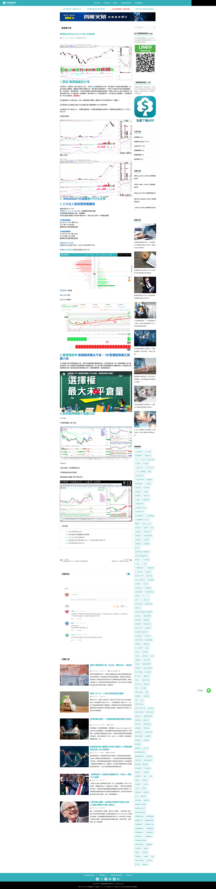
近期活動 (107, 3)
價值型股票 (138, 484)
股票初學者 (147, 724)
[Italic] (74, 600)
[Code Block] (88, 600)
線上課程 (97, 3)
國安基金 (138, 528)
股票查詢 (149, 756)
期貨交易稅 (138, 604)
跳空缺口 (146, 792)
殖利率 (137, 652)
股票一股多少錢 (140, 708)
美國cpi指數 (139, 692)
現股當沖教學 (146, 664)
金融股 (146, 848)
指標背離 (111, 725)
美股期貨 (138, 696)
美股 (146, 692)
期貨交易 (146, 600)
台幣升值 (146, 496)
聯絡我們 (129, 875)
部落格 (115, 3)
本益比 (147, 648)
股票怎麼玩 (138, 732)
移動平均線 (145, 680)
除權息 (146, 856)
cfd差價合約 (139, 452)
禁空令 (137, 680)
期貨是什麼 (147, 624)
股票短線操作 (148, 760)
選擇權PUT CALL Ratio (67, 211)
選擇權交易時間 (140, 812)
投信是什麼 (138, 588)
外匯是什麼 (147, 532)
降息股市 (145, 852)
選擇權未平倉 (149, 824)
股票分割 (138, 724)
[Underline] (77, 600)
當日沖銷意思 (148, 668)
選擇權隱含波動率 (141, 840)
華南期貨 (146, 772)
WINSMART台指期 (75, 199)
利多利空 (146, 488)
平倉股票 (148, 572)
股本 (142, 700)
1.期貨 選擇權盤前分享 (74, 532)
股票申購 (138, 760)
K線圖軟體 (138, 455)
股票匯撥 (138, 728)
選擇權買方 (150, 832)
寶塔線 (137, 560)
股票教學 (137, 137)
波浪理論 (145, 652)
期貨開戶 (138, 644)
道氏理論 (138, 800)
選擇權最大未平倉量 (67, 243)
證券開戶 (138, 784)
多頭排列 (138, 540)
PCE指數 (145, 464)
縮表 (136, 688)
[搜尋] (154, 27)
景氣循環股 (138, 592)
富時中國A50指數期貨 (142, 552)
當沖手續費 (138, 672)
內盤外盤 (138, 488)
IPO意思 (148, 452)
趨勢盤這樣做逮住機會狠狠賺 (96, 9)
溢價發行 (138, 660)
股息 (136, 700)
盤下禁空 (138, 676)
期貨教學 (137, 159)
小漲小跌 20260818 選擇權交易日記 (145, 208)
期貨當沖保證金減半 (141, 632)
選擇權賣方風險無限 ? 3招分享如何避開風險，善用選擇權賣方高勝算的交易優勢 (145, 379)
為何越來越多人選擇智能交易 (72, 9)
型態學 (146, 528)
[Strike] (79, 600)
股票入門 (146, 720)
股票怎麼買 (148, 732)
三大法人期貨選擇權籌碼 (78, 204)
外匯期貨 (138, 536)
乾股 (149, 472)
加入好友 (200, 690)
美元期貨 (143, 688)
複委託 (137, 780)
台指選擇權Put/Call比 (142, 520)
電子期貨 (149, 860)
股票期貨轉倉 (139, 756)
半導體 (146, 492)
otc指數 (137, 464)
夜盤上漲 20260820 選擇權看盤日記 (145, 193)
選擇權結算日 (139, 832)
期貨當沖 (148, 628)
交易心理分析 (139, 476)
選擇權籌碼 (138, 3)
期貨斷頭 (138, 624)
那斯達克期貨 (139, 844)
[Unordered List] (84, 600)
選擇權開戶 (148, 836)
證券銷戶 (145, 780)
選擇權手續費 (149, 820)
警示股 (146, 784)
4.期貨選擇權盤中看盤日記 (75, 543)
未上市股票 (138, 648)
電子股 (137, 864)
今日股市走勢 (139, 480)
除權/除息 (138, 856)
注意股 (137, 656)
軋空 (136, 796)
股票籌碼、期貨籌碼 (141, 764)
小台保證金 (145, 560)
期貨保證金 (148, 604)
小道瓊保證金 (139, 568)
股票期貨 (138, 744)
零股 (152, 856)
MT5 (136, 460)
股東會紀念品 (139, 704)
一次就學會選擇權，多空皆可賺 (120, 9)
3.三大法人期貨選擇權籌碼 (75, 537)
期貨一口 (138, 600)
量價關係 (149, 844)
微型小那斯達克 (140, 580)
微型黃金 (138, 584)
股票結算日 (138, 768)
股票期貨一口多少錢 (141, 748)
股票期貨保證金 (140, 752)
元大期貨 (148, 484)
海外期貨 (145, 656)
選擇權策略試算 (126, 3)
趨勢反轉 (138, 792)
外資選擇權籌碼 (65, 220)
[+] (96, 599)
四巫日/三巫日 (146, 524)
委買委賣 (138, 544)
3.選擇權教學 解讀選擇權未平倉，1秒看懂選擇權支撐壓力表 (86, 540)
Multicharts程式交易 (147, 460)
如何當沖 (146, 540)
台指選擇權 (150, 516)
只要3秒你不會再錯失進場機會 (144, 9)
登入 (67, 588)
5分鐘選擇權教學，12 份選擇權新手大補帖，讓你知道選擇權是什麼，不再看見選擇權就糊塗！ (145, 323)
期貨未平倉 (138, 628)
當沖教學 (148, 672)
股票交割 (151, 708)
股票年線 (146, 728)
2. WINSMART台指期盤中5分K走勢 (78, 534)
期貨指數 (138, 620)
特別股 (137, 664)
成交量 (146, 584)
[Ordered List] (81, 600)
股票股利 (148, 768)
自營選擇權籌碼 (65, 231)
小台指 (137, 564)
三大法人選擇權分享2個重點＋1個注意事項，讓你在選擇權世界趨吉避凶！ (145, 432)
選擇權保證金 (139, 816)
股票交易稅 (150, 712)
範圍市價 (146, 684)
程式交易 (138, 684)
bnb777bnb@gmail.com (116, 886)
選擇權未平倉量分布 (67, 250)
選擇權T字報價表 (140, 804)
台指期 (93, 87)
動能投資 (138, 492)
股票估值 (138, 716)
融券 (145, 776)
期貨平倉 (138, 616)
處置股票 (138, 776)
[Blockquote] (86, 600)
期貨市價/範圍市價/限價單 (143, 612)
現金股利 (138, 668)
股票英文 (138, 772)
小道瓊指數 (150, 568)
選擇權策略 (137, 155)
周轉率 (137, 524)
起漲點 (144, 788)
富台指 (137, 548)
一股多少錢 (138, 468)
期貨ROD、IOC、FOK (142, 596)
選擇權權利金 (139, 828)
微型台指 (149, 576)
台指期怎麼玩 (139, 504)
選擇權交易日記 (82, 38)
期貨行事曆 (138, 640)
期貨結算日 (138, 636)
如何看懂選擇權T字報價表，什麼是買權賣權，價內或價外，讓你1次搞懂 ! (144, 351)
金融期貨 (138, 848)
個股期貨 (149, 480)
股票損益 (138, 740)
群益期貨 (146, 696)
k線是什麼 (147, 455)
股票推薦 (148, 736)
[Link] (91, 600)
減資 (152, 656)
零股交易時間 (139, 860)
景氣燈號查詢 (111, 752)
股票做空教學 (148, 716)
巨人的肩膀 (138, 572)
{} (93, 599)
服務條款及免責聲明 (116, 875)
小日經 (144, 564)
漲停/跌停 (147, 660)
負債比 (137, 788)
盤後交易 (146, 676)
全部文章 (137, 146)
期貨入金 (138, 608)
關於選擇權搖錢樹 (89, 875)
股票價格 (138, 720)
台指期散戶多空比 (141, 508)
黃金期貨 (145, 864)
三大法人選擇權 (140, 472)
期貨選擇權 (148, 640)
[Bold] (72, 600)
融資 (150, 776)
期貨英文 (148, 636)
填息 (152, 528)
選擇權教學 (137, 150)
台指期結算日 (139, 516)
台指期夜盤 (145, 500)
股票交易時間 (139, 712)
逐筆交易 (143, 796)
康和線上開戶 (139, 576)
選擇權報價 (150, 816)
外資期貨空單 (148, 536)
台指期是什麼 (139, 512)
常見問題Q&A (103, 875)
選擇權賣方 (64, 290)
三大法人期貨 (149, 468)
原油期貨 (138, 496)
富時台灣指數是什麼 (114, 671)
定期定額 (146, 544)
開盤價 (137, 852)
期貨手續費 (147, 616)
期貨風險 (146, 644)
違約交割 (146, 800)
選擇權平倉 (138, 820)
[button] (108, 16)
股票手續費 (138, 736)
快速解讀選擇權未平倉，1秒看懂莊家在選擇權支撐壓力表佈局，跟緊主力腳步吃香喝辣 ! (145, 245)
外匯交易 (138, 532)
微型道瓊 (151, 580)
